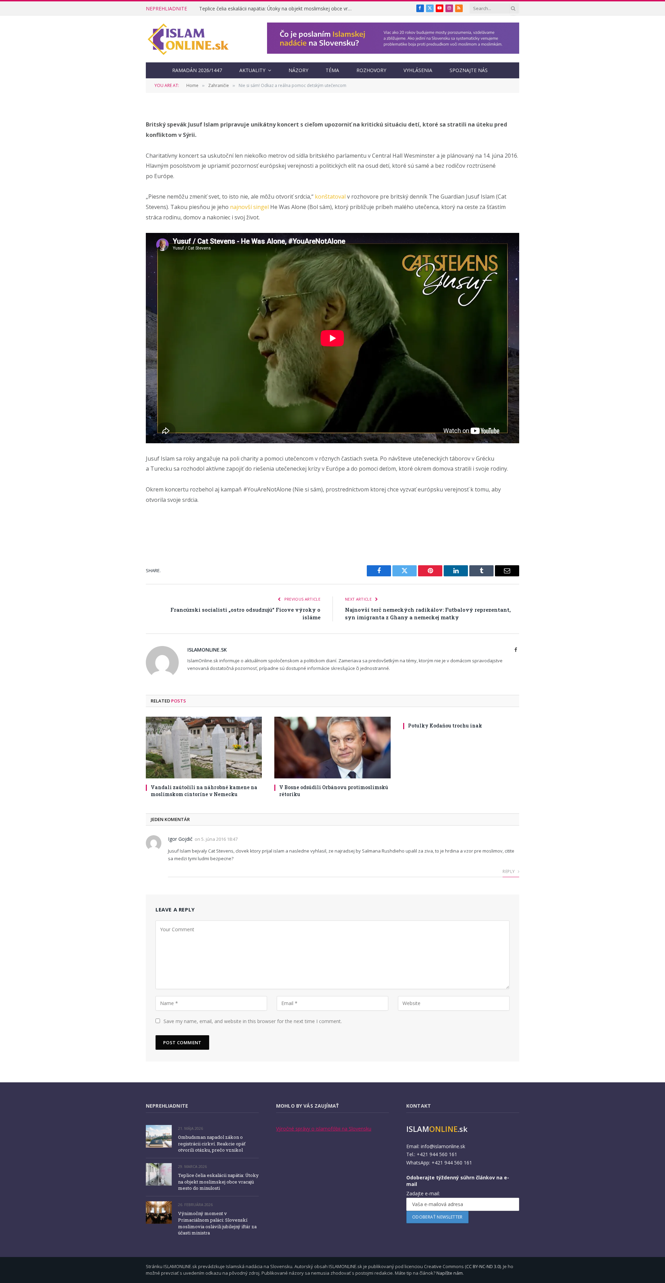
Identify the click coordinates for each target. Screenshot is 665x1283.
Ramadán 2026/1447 (197, 70)
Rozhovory (371, 70)
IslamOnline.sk (207, 649)
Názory (298, 70)
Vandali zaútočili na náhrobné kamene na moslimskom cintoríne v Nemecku (204, 790)
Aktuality (252, 70)
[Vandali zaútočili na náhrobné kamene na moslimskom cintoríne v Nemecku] (204, 747)
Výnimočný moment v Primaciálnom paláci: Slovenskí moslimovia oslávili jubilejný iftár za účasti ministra (217, 1223)
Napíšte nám (449, 1273)
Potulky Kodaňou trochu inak (445, 725)
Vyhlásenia (418, 70)
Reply (509, 871)
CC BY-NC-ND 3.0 (483, 1266)
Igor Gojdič (180, 839)
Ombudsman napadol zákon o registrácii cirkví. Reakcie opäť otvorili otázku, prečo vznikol (212, 1143)
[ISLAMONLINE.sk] (188, 39)
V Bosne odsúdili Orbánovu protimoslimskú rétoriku (333, 790)
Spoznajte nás (469, 70)
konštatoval (330, 196)
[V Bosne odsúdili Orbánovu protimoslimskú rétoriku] (332, 747)
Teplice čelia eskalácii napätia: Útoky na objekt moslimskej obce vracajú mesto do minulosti (277, 9)
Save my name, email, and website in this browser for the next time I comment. (252, 1021)
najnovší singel (249, 207)
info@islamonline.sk (443, 1146)
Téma (332, 70)
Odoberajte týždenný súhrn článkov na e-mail (457, 1180)
